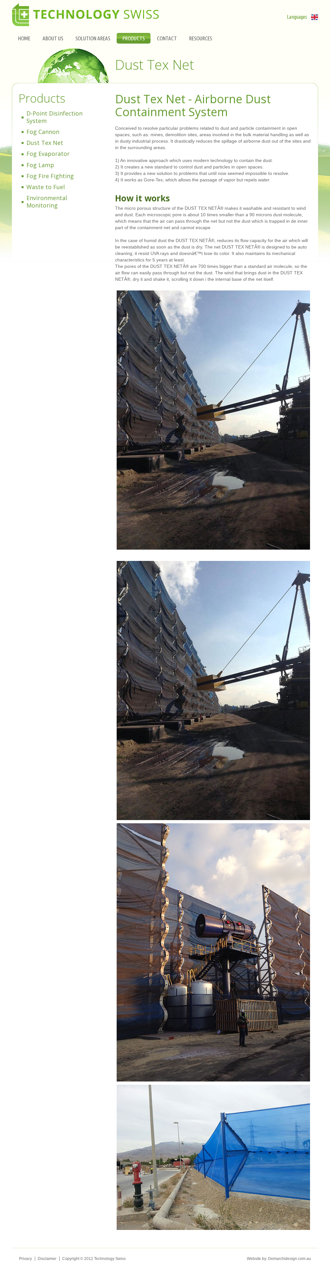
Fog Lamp (40, 165)
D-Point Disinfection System (54, 117)
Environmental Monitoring (46, 201)
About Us (53, 38)
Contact (167, 38)
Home (24, 38)
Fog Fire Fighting (50, 176)
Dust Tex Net (44, 143)
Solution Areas (92, 38)
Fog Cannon (42, 132)
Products (133, 38)
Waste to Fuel (45, 187)
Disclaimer (47, 1258)
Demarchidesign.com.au (289, 1258)
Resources (200, 38)
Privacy (25, 1258)
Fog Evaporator (48, 153)
